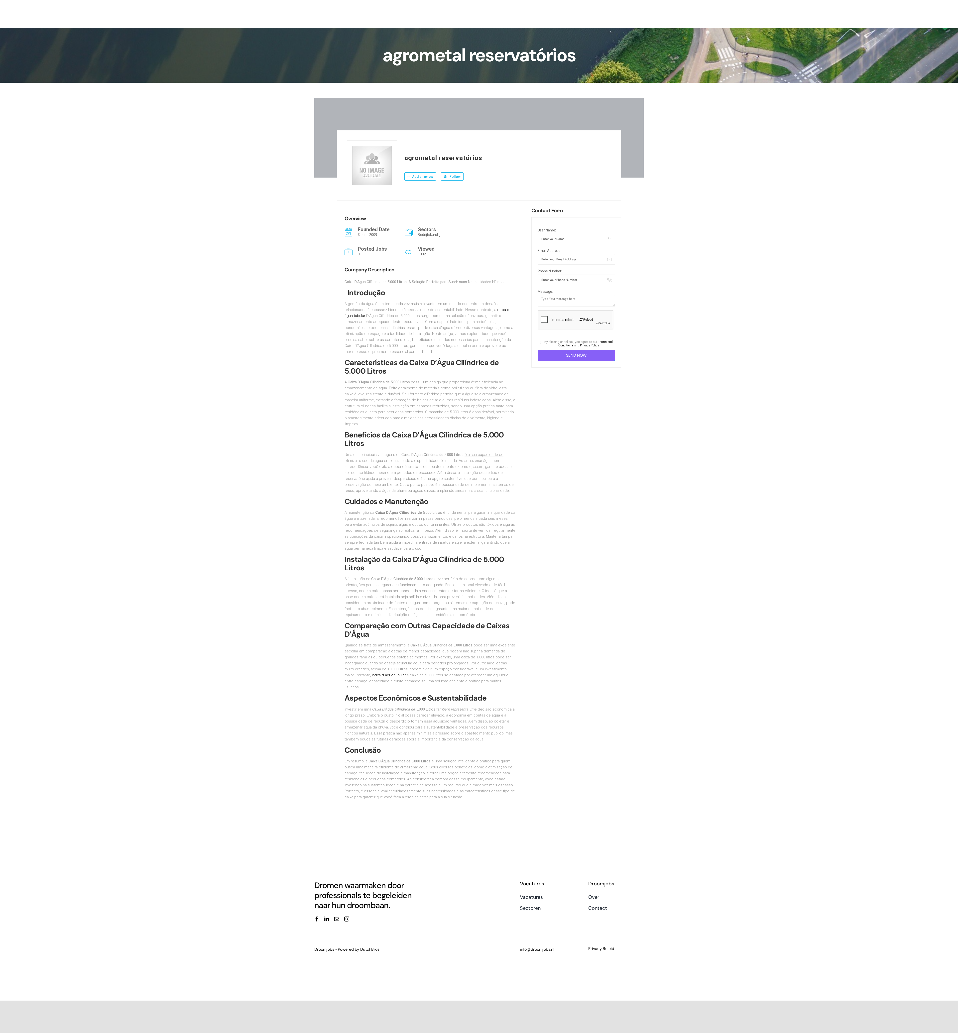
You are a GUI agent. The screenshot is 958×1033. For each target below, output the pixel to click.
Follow (455, 177)
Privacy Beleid (601, 948)
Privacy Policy (589, 345)
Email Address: (549, 251)
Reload (588, 319)
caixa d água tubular (389, 675)
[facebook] (316, 919)
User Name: (547, 230)
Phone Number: (550, 271)
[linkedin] (326, 919)
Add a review (422, 177)
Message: (545, 292)
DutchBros (369, 949)
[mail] (336, 919)
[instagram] (346, 919)
